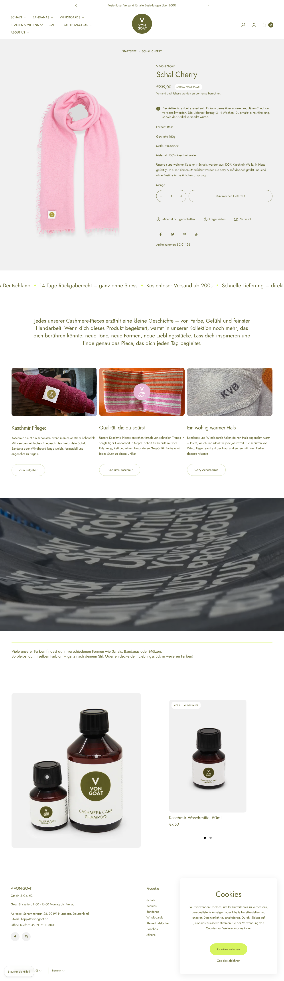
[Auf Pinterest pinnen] (184, 234)
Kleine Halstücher (157, 923)
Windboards (154, 917)
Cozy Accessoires (206, 470)
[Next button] (208, 5)
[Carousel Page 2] (210, 838)
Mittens (151, 934)
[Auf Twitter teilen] (172, 234)
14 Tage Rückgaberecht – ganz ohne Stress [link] (88, 285)
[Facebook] (15, 936)
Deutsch (56, 971)
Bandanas (152, 911)
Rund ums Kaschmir (120, 470)
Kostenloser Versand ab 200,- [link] (179, 285)
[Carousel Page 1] (205, 838)
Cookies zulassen (228, 949)
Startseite (129, 51)
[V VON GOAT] (142, 24)
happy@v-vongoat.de (34, 919)
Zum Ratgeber (28, 470)
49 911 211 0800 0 (44, 925)
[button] (20, 17)
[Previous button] (76, 5)
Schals (150, 900)
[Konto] (254, 25)
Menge (160, 185)
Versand (161, 93)
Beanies (151, 906)
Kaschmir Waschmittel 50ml (195, 818)
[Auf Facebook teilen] (160, 234)
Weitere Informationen (236, 928)
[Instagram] (26, 936)
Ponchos (152, 929)
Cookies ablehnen (228, 960)
